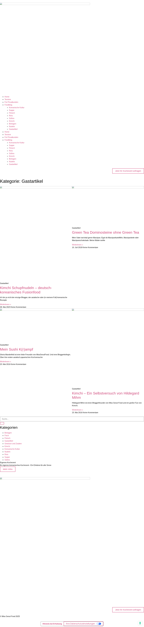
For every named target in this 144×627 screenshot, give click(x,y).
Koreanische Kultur (16, 107)
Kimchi (12, 121)
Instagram (4, 596)
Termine (7, 99)
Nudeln (12, 126)
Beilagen (12, 124)
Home (6, 97)
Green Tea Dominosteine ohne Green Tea (105, 232)
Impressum (4, 586)
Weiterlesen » (5, 304)
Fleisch (12, 113)
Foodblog (8, 105)
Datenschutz (5, 589)
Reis (11, 116)
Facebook (4, 599)
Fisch (6, 435)
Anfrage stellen (6, 577)
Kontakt (3, 601)
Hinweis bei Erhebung (52, 624)
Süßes (11, 118)
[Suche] (2, 423)
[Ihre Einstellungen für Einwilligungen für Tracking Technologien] (140, 623)
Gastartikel (13, 129)
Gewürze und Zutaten (13, 444)
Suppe (11, 110)
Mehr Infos (7, 469)
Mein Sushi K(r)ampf (16, 349)
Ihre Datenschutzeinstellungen (80, 623)
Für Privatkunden (11, 102)
